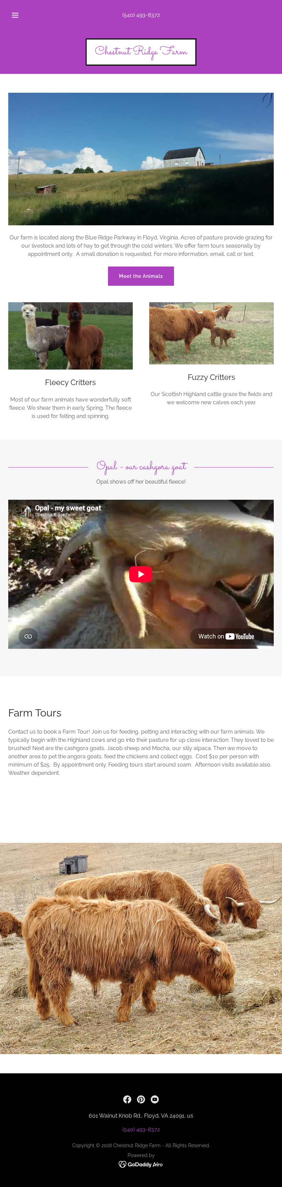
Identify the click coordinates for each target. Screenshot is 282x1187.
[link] (141, 52)
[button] (20, 15)
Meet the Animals (141, 276)
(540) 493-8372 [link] (141, 15)
